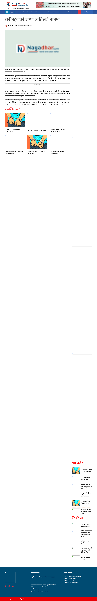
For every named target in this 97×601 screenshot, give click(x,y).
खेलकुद (60, 12)
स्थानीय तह (42, 12)
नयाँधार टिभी (67, 12)
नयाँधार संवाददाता (12, 26)
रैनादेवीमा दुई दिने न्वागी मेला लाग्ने (86, 558)
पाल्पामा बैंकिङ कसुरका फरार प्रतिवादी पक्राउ (13, 131)
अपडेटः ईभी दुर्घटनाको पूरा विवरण (86, 542)
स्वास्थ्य (55, 12)
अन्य (73, 12)
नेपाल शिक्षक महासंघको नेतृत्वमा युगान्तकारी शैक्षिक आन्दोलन (86, 550)
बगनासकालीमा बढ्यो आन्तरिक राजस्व (37, 130)
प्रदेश (28, 12)
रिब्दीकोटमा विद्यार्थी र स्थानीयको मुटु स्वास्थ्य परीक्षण (59, 153)
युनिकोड (87, 12)
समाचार (17, 12)
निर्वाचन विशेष (34, 12)
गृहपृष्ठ (12, 12)
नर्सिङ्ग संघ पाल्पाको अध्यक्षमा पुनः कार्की (85, 526)
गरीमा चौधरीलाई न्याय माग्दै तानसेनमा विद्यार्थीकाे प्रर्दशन (15, 153)
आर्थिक (23, 12)
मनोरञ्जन (49, 12)
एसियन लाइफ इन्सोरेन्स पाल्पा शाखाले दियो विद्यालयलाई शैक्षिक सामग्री (86, 534)
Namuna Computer (87, 599)
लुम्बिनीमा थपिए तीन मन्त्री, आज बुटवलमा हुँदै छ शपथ (58, 131)
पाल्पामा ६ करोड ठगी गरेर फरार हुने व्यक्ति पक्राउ (36, 153)
